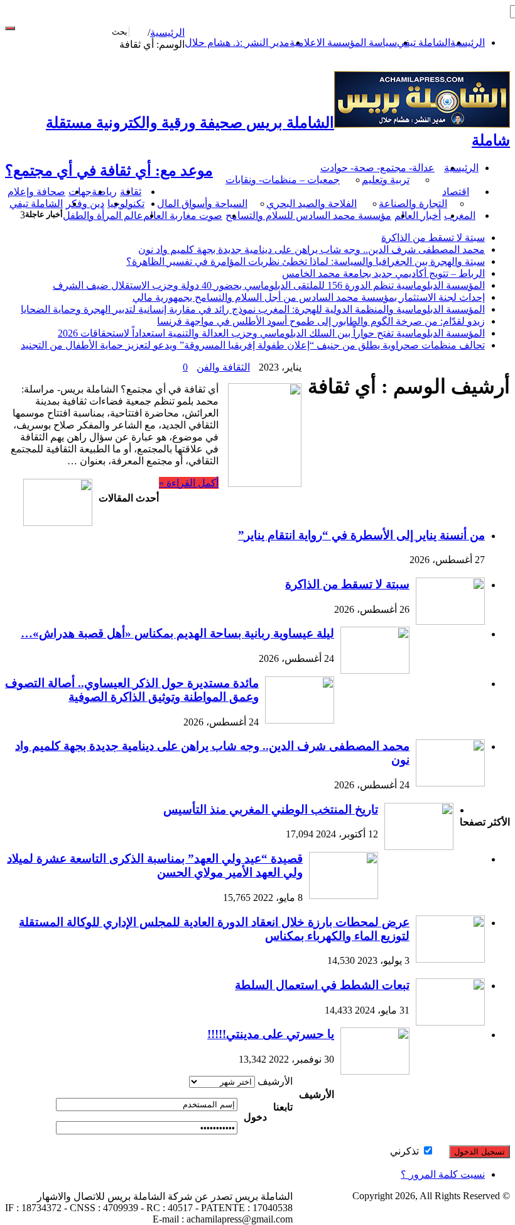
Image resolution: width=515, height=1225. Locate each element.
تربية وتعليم (385, 179)
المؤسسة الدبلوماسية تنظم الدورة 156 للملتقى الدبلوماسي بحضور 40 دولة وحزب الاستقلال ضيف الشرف (269, 285)
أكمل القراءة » (189, 483)
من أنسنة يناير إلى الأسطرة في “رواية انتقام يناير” (361, 535)
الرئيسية (467, 42)
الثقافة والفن (223, 367)
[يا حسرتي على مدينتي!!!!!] (374, 1071)
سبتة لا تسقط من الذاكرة (433, 237)
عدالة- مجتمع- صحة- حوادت (377, 167)
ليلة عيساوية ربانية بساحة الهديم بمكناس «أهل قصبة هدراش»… (177, 633)
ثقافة (130, 191)
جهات (80, 191)
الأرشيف (275, 1081)
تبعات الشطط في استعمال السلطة (322, 985)
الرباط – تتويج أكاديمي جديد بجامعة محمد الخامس (383, 273)
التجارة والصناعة (413, 203)
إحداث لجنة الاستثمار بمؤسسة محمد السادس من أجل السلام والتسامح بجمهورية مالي (309, 297)
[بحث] (10, 28)
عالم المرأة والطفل (103, 215)
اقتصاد (455, 191)
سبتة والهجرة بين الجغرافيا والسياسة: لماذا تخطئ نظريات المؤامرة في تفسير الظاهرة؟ (305, 261)
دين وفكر (85, 203)
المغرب (459, 215)
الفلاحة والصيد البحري (311, 203)
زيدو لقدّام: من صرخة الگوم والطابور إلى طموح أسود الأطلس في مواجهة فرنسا (321, 321)
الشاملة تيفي (423, 42)
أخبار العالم (417, 215)
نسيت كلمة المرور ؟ (443, 1174)
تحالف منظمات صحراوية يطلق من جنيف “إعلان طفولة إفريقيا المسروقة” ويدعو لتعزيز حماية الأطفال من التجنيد (253, 345)
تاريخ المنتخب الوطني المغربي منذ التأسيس (270, 809)
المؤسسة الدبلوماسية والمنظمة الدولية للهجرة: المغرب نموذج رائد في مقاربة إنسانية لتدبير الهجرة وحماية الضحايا (253, 309)
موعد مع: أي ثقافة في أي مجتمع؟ (109, 170)
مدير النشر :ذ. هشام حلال (237, 42)
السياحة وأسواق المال (202, 203)
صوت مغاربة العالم (182, 215)
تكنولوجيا (125, 203)
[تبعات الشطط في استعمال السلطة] (450, 1022)
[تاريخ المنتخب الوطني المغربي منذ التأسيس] (418, 846)
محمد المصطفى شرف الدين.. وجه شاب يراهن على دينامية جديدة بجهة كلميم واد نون (311, 249)
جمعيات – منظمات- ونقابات (282, 179)
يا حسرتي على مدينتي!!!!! (270, 1034)
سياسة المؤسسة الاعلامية (343, 42)
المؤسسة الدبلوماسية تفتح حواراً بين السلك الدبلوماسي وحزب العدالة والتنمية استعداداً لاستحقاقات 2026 (271, 333)
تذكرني (405, 1151)
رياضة (104, 191)
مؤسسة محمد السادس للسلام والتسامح (308, 215)
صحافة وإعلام (36, 191)
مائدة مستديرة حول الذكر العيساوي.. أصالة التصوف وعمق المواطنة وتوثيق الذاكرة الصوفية (132, 689)
